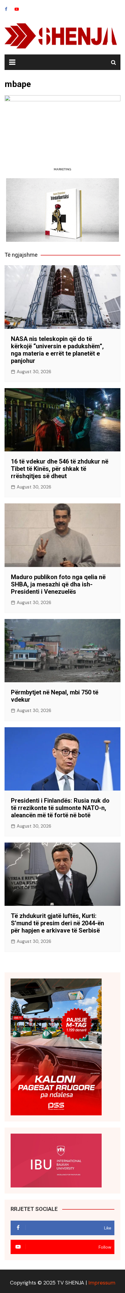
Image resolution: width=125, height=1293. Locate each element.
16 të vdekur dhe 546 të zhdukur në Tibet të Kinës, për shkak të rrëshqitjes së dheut (59, 469)
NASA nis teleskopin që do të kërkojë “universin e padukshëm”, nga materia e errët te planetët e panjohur (57, 349)
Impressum (101, 1282)
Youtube (16, 9)
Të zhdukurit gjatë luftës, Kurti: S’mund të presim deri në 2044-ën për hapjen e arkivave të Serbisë (57, 923)
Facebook (6, 9)
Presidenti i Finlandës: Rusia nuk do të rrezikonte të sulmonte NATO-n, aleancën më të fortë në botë (60, 808)
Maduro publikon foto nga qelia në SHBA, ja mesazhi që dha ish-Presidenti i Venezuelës (58, 584)
